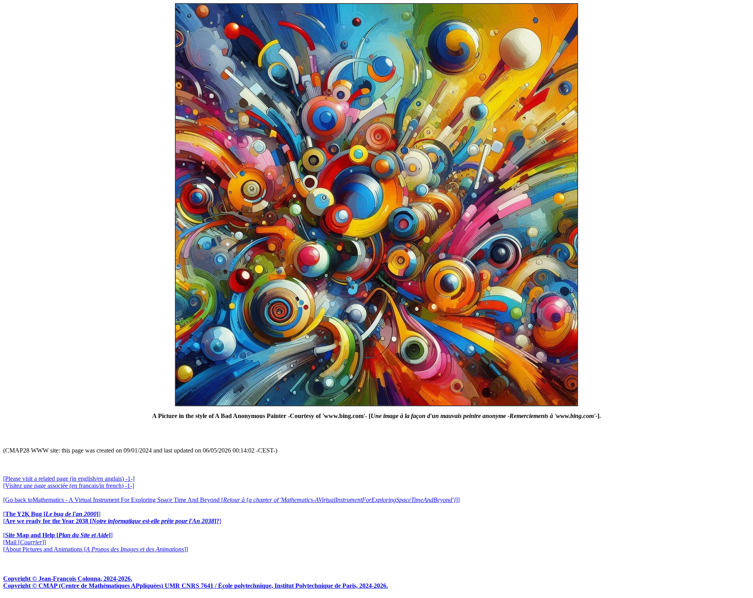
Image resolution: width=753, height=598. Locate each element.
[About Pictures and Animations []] (95, 549)
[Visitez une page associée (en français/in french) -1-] (68, 485)
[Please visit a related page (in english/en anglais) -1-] (69, 478)
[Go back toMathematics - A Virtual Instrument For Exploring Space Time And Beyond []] (231, 499)
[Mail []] (24, 542)
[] (51, 514)
